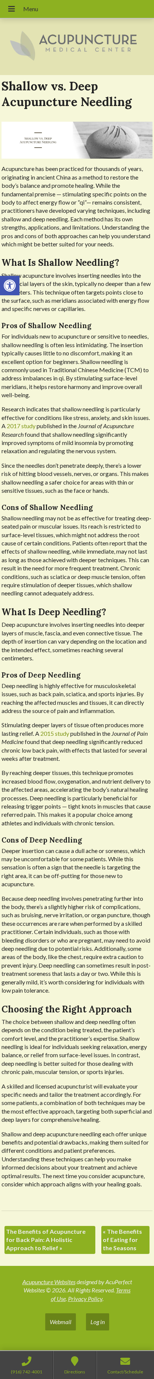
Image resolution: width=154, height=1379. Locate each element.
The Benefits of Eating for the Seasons (122, 1240)
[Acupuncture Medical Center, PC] (77, 47)
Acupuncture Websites (49, 1281)
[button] (9, 285)
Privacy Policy (85, 1298)
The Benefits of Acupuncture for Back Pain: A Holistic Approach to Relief (46, 1240)
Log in (97, 1321)
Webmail (60, 1321)
